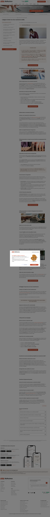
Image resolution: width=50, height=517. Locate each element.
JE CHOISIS (25, 264)
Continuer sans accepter (35, 252)
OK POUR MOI (34, 264)
